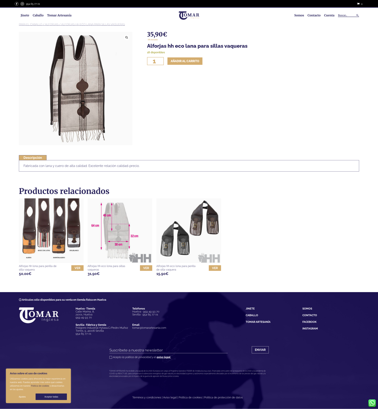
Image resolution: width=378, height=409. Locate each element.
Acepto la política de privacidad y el (142, 357)
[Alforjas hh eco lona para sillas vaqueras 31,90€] (120, 230)
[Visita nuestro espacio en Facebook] (17, 4)
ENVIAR (260, 350)
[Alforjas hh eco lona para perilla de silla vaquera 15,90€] (188, 230)
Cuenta (329, 15)
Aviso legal (170, 397)
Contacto (314, 15)
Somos (299, 15)
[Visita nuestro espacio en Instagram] (22, 4)
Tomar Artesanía (59, 15)
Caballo (38, 15)
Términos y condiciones (146, 397)
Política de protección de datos (223, 397)
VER (77, 268)
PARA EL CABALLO (30, 24)
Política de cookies (40, 386)
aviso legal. (164, 357)
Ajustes (22, 397)
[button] (126, 37)
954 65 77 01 (33, 3)
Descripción (32, 158)
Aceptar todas (51, 397)
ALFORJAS (51, 24)
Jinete (25, 15)
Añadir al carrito (185, 61)
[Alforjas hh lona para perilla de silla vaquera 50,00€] (51, 230)
